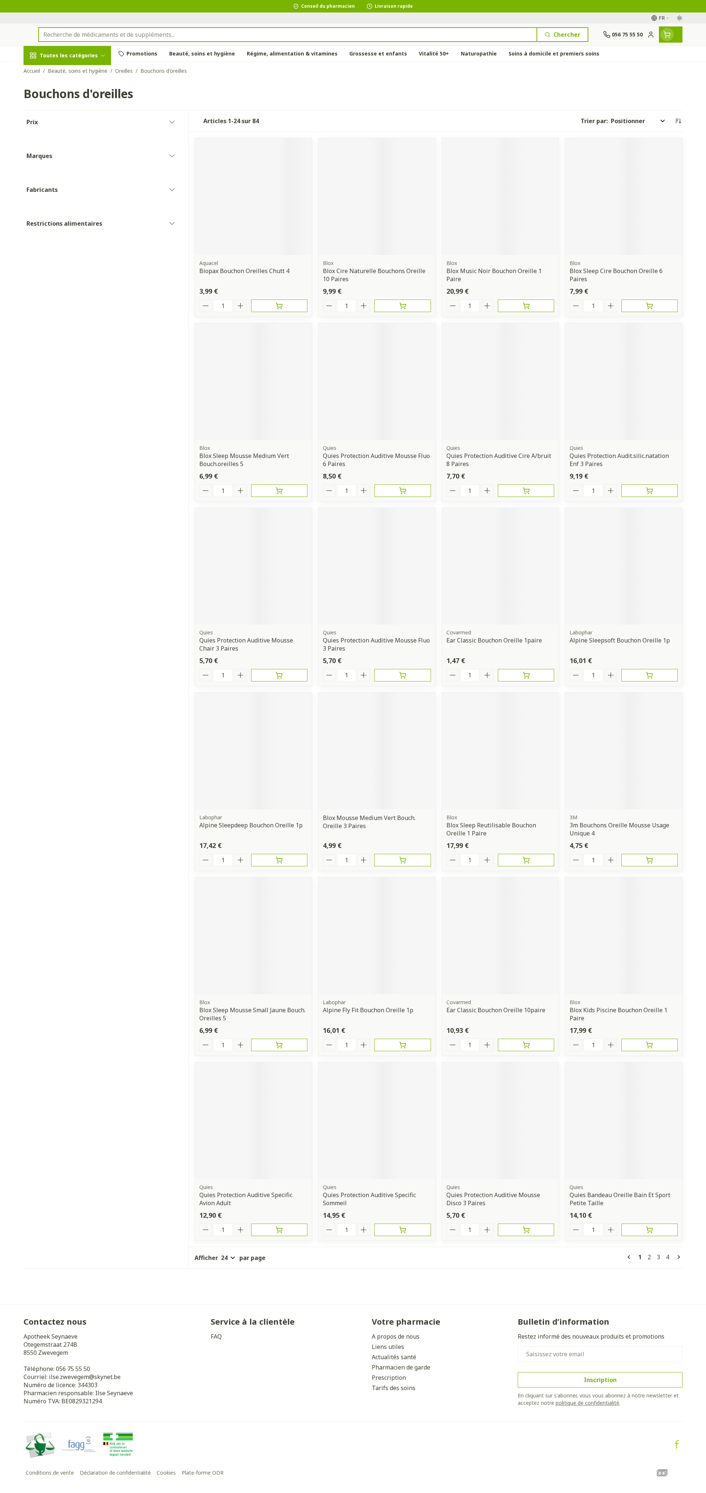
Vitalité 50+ (70, 172)
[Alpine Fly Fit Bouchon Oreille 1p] (376, 935)
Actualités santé (394, 1357)
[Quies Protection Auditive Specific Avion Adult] (253, 1120)
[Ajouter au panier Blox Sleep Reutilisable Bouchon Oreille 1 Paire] (526, 860)
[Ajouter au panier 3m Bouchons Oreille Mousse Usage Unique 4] (649, 860)
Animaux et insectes (70, 238)
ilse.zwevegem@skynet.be (85, 1377)
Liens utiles (388, 1347)
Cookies (166, 1472)
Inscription (600, 1380)
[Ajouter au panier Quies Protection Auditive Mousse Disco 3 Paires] (526, 1230)
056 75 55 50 (73, 1369)
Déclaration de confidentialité (115, 1472)
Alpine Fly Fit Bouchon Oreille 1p (368, 1010)
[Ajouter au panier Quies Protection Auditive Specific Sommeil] (402, 1230)
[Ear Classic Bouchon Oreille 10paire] (500, 935)
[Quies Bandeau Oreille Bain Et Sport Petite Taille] (623, 1120)
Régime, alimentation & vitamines (70, 125)
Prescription (389, 1378)
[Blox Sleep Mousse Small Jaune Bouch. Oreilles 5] (253, 935)
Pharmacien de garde (401, 1367)
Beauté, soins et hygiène (70, 95)
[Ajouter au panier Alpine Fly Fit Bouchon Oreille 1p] (402, 1045)
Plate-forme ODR (203, 1472)
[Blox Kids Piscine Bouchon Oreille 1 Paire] (623, 935)
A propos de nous (396, 1336)
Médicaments (70, 259)
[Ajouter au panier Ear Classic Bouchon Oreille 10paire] (526, 1045)
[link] (630, 1257)
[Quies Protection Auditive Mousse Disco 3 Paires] (500, 1120)
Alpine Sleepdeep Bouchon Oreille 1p (251, 825)
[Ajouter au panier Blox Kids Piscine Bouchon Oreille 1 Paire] (649, 1045)
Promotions (46, 72)
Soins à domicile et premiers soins (70, 215)
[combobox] (287, 34)
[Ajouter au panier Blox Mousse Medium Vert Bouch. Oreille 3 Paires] (402, 860)
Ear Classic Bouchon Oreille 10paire (495, 1010)
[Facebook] (676, 1444)
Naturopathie (70, 192)
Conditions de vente (50, 1472)
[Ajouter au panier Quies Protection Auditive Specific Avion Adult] (279, 1230)
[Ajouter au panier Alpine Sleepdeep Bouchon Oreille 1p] (279, 860)
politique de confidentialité (587, 1402)
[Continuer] (677, 1257)
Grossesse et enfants (70, 152)
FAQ (216, 1336)
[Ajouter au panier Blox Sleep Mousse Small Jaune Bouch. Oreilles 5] (279, 1045)
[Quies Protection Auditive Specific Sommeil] (376, 1120)
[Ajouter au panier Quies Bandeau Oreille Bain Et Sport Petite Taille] (649, 1230)
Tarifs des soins (394, 1388)
